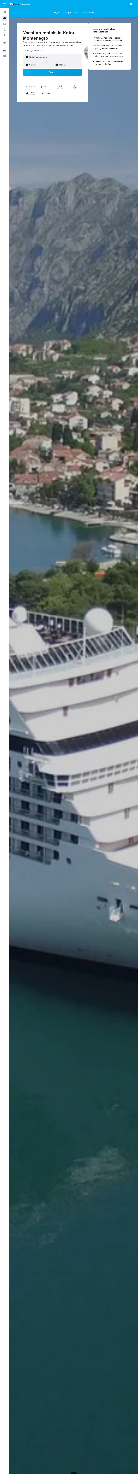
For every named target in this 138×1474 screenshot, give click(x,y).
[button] (5, 4)
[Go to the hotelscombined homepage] (20, 4)
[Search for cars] (4, 24)
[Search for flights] (4, 12)
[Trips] (4, 43)
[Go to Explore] (4, 35)
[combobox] (32, 50)
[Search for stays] (4, 18)
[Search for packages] (4, 29)
